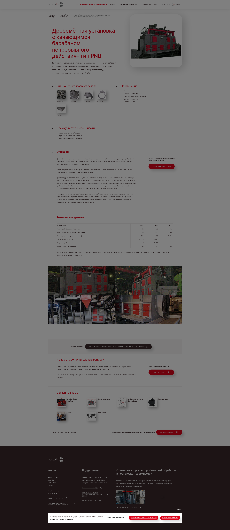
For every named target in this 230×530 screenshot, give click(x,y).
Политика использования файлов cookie (61, 519)
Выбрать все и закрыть (170, 518)
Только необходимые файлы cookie (144, 518)
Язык (179, 509)
